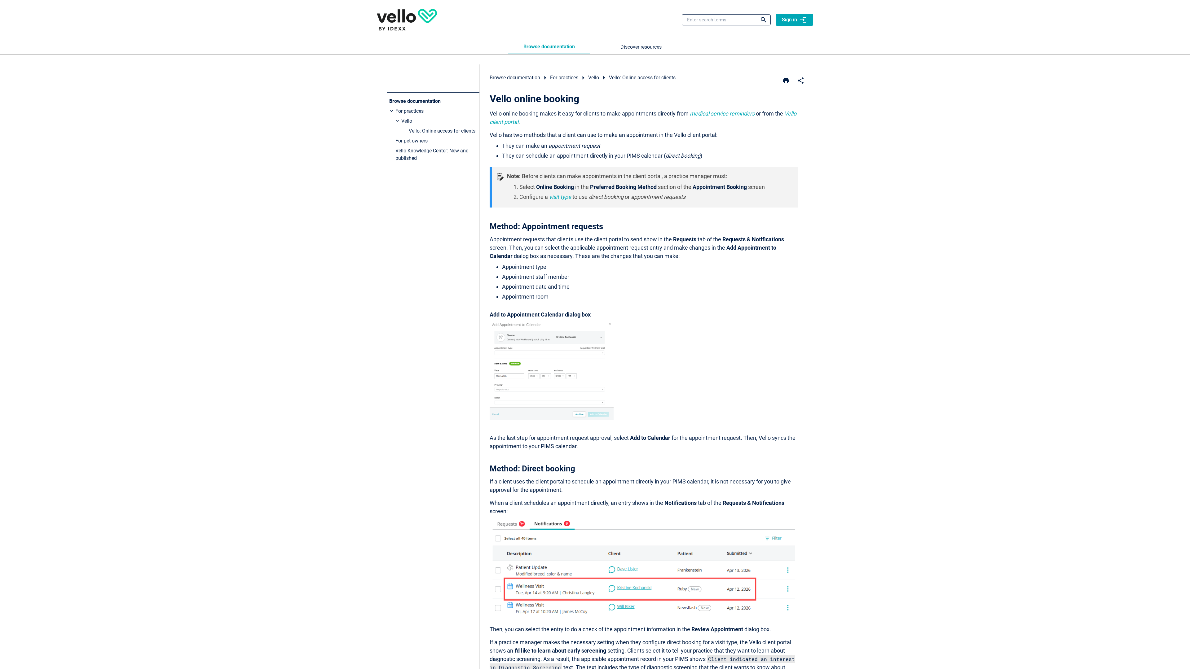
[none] (800, 80)
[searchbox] (759, 19)
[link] (407, 20)
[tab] (549, 47)
